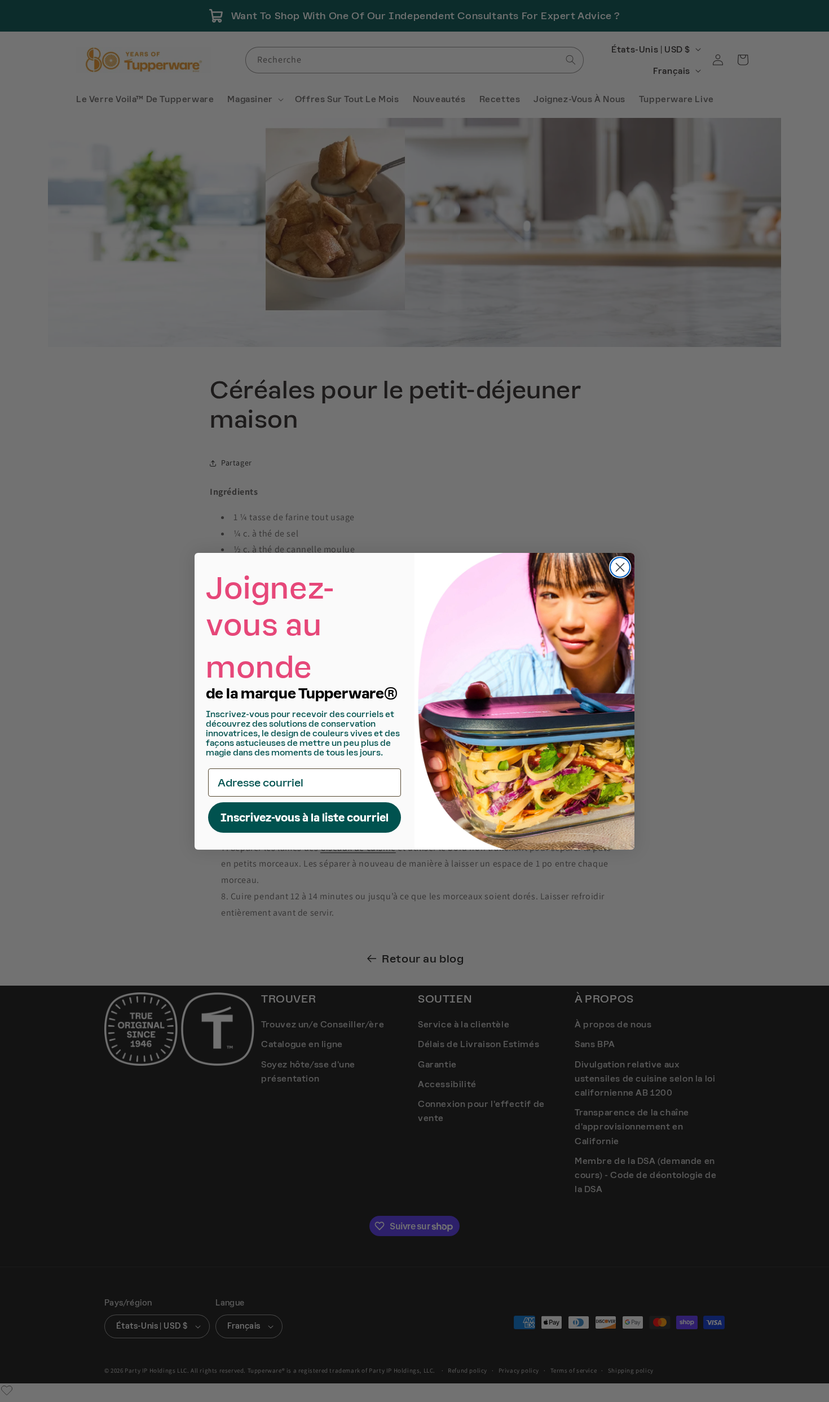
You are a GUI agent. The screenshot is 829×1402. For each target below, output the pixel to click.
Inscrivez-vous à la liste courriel (305, 817)
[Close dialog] (620, 567)
